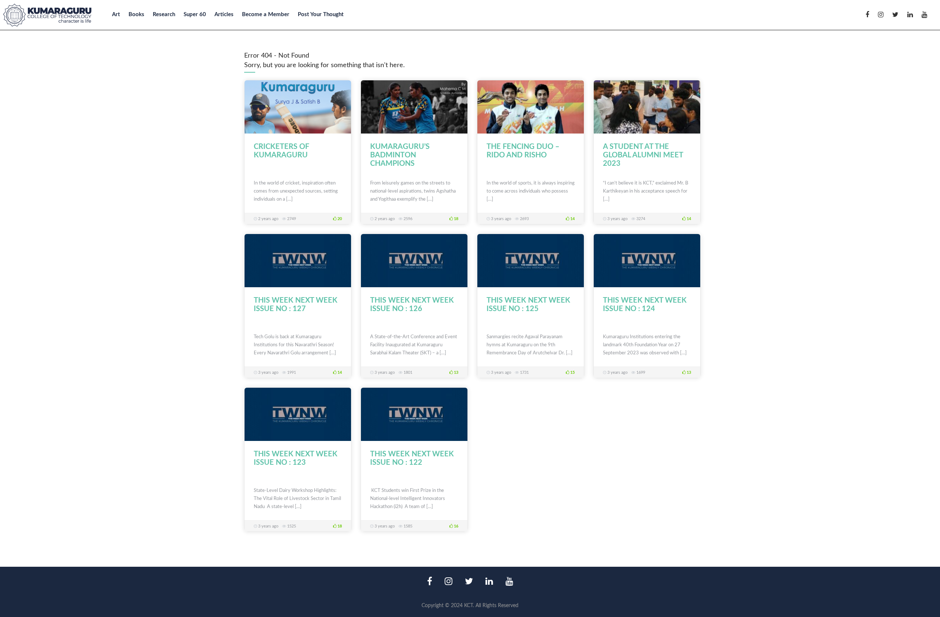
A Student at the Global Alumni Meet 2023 (643, 155)
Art (116, 14)
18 (455, 219)
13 (455, 372)
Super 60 (195, 14)
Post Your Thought (321, 14)
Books (136, 14)
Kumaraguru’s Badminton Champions (400, 155)
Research (164, 14)
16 (455, 526)
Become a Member (265, 14)
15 (572, 372)
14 (572, 219)
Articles (224, 14)
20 (339, 219)
